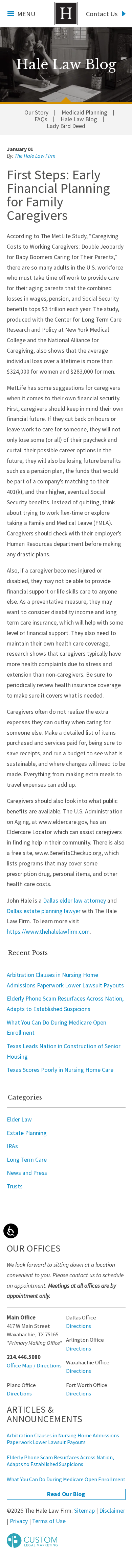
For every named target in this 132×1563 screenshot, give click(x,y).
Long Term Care (27, 1159)
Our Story (36, 113)
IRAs (12, 1146)
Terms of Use (49, 1521)
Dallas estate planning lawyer (44, 911)
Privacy (19, 1521)
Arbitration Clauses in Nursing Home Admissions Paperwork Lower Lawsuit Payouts (63, 1438)
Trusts (15, 1186)
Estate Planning (27, 1133)
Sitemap (84, 1510)
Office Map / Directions (34, 1365)
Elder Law (19, 1119)
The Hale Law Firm (66, 13)
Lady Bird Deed (66, 126)
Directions (78, 1326)
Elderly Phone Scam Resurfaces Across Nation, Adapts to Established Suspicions (60, 1460)
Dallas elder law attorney (74, 900)
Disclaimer (112, 1510)
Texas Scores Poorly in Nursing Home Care (60, 1070)
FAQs (41, 120)
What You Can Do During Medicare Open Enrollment (66, 1479)
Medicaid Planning (84, 113)
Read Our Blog (66, 1494)
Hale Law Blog (79, 120)
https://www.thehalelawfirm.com (48, 931)
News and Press (27, 1173)
